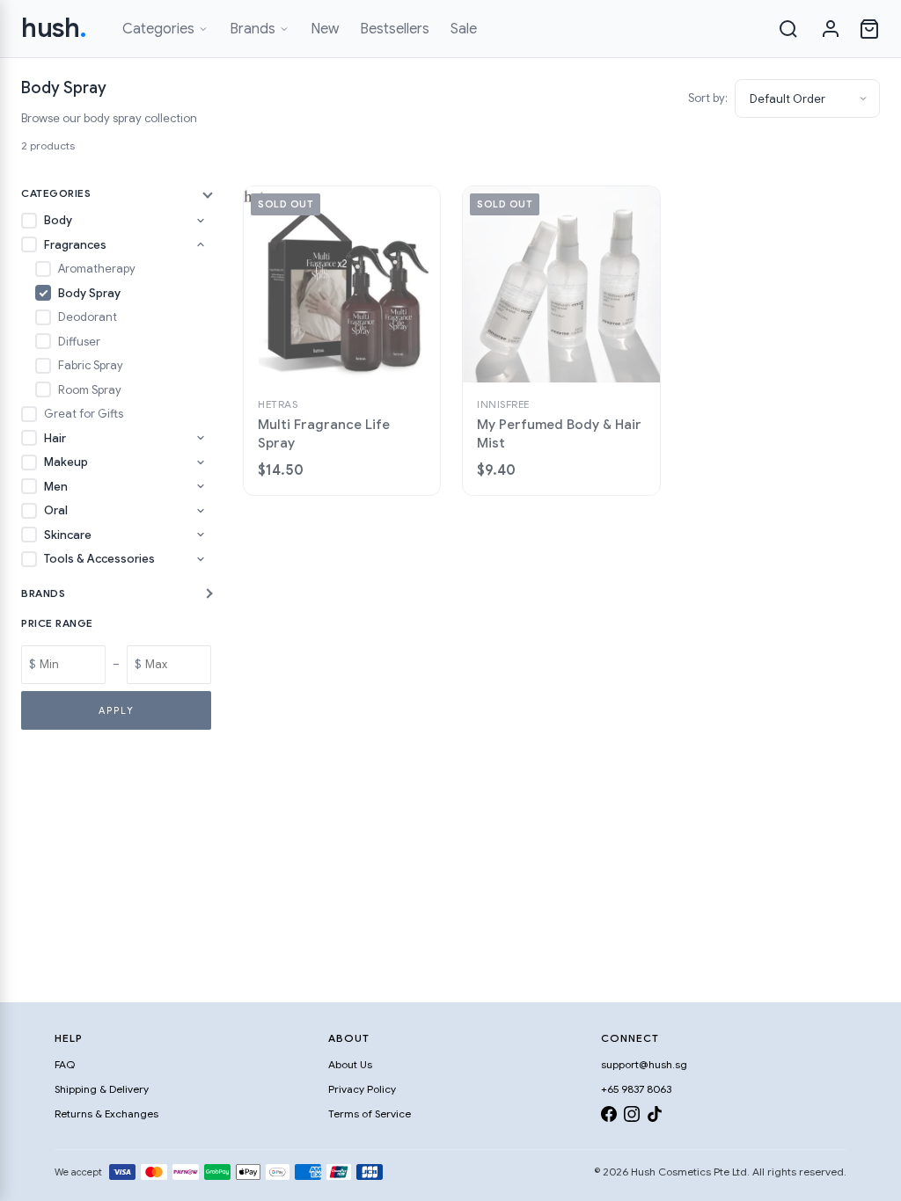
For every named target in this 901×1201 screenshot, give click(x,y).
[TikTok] (655, 1117)
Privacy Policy (362, 1088)
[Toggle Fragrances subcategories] (200, 244)
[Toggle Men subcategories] (200, 486)
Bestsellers (394, 29)
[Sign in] (831, 29)
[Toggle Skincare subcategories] (200, 534)
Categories (158, 29)
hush (54, 28)
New (325, 29)
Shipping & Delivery (102, 1088)
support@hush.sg (644, 1064)
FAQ (65, 1064)
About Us (350, 1064)
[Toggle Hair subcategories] (200, 437)
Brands (252, 29)
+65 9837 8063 (636, 1088)
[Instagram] (632, 1117)
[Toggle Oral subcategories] (200, 510)
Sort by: (708, 98)
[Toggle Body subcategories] (200, 220)
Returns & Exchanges (106, 1113)
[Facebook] (609, 1117)
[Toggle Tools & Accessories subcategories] (200, 559)
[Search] (788, 29)
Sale (463, 29)
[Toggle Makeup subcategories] (200, 462)
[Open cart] (869, 29)
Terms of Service (369, 1113)
